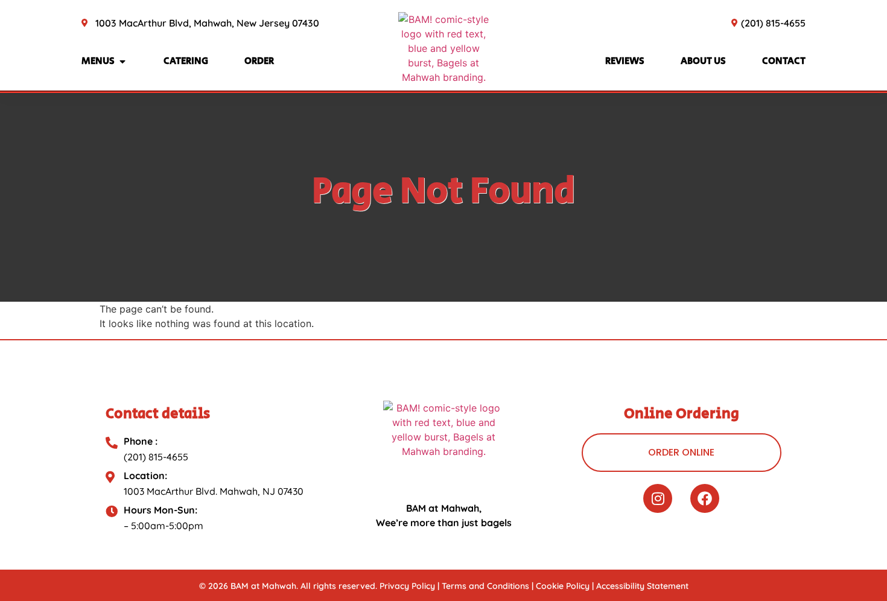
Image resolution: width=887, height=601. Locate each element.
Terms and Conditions (485, 585)
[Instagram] (657, 498)
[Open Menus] (122, 61)
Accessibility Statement (642, 585)
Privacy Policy (407, 585)
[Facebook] (704, 498)
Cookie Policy (563, 585)
